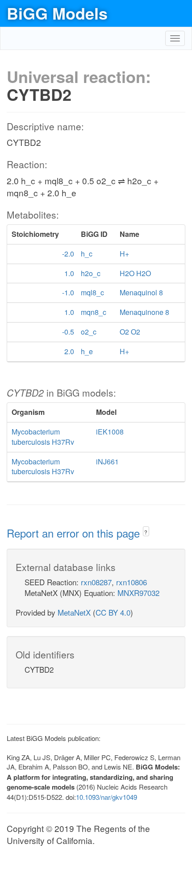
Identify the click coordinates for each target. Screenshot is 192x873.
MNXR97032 (138, 592)
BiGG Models (57, 13)
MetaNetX (74, 612)
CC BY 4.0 (113, 612)
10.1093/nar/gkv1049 (106, 797)
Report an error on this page (75, 533)
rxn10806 (131, 582)
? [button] (145, 532)
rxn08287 (96, 582)
